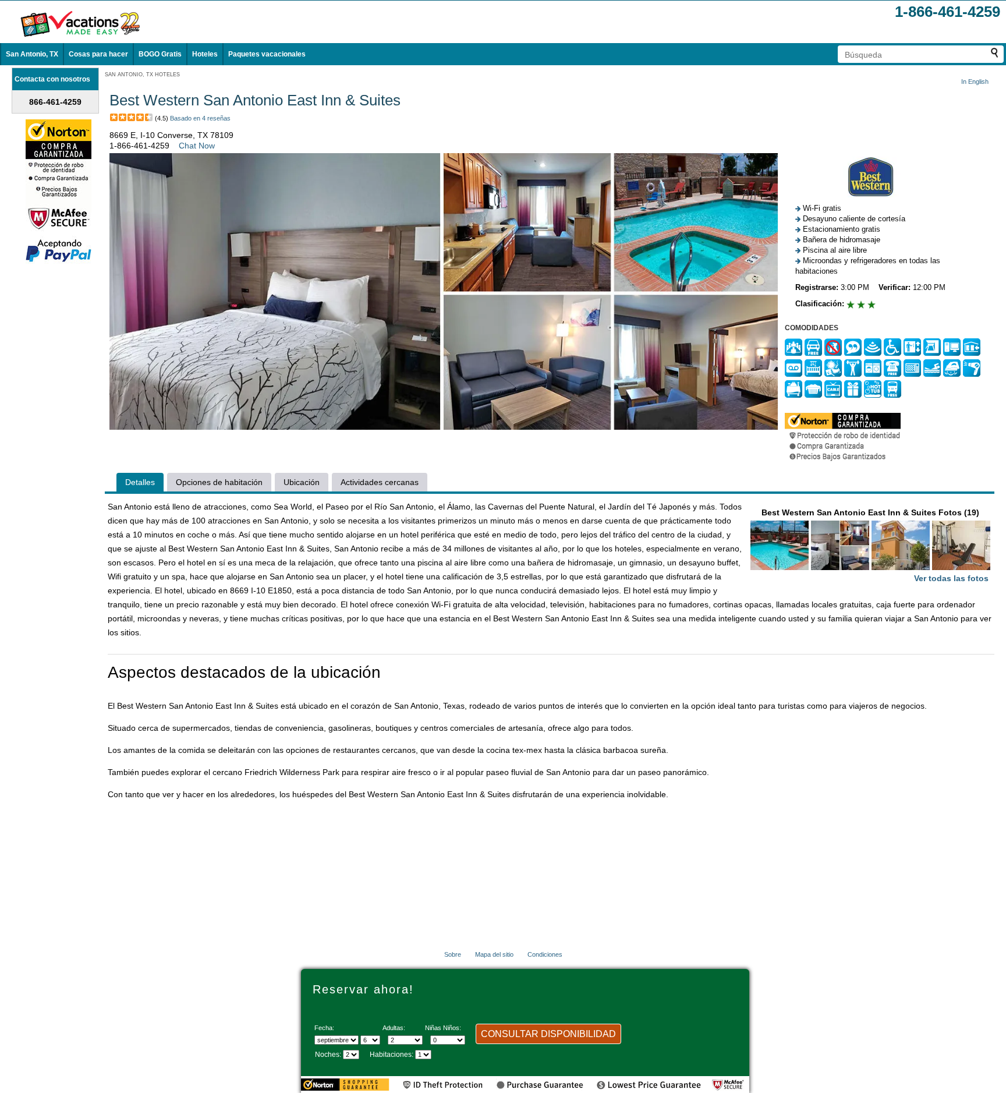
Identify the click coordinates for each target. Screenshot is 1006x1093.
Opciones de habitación (219, 482)
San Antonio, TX (32, 54)
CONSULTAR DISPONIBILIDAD (548, 1034)
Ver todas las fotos (951, 578)
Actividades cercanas (380, 482)
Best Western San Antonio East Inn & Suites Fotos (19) (875, 545)
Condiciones (544, 954)
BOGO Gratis (160, 54)
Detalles (140, 482)
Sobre (452, 954)
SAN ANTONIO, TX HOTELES (142, 74)
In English (975, 81)
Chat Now (197, 145)
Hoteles (205, 54)
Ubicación (302, 482)
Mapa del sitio (494, 954)
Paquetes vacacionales (267, 54)
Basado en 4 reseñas (200, 118)
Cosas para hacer (98, 54)
